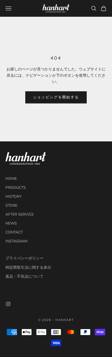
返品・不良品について (24, 276)
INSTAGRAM (16, 241)
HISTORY (13, 196)
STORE (11, 205)
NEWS (11, 223)
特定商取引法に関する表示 (28, 267)
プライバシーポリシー (24, 258)
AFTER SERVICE (19, 214)
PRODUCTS (15, 187)
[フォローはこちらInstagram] (8, 304)
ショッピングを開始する (56, 97)
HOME (11, 178)
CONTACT (14, 232)
